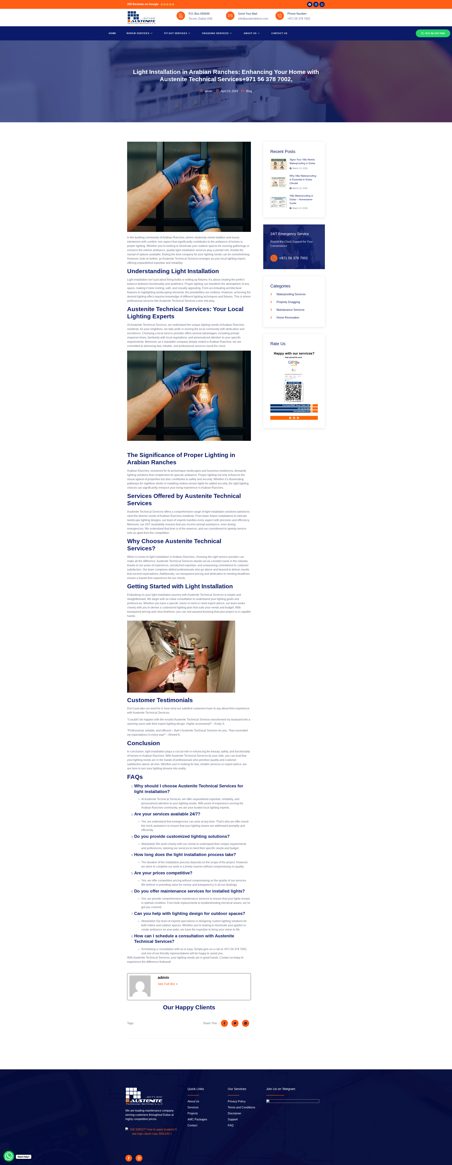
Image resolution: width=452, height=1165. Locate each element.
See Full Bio (166, 984)
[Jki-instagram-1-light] (139, 1158)
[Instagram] (316, 4)
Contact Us (279, 33)
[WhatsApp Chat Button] (9, 1156)
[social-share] (224, 1023)
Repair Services (138, 33)
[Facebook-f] (128, 1158)
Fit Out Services (175, 33)
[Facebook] (309, 4)
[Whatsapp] (322, 4)
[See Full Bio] (177, 984)
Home (112, 33)
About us (250, 33)
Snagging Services (215, 33)
